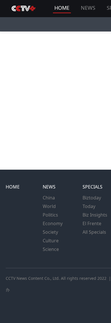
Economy (53, 223)
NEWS (88, 7)
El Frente (92, 223)
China (49, 198)
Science (51, 249)
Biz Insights (95, 215)
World (49, 206)
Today (89, 206)
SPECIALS (92, 187)
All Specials (94, 232)
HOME (61, 7)
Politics (50, 215)
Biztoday (92, 198)
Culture (51, 240)
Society (50, 232)
